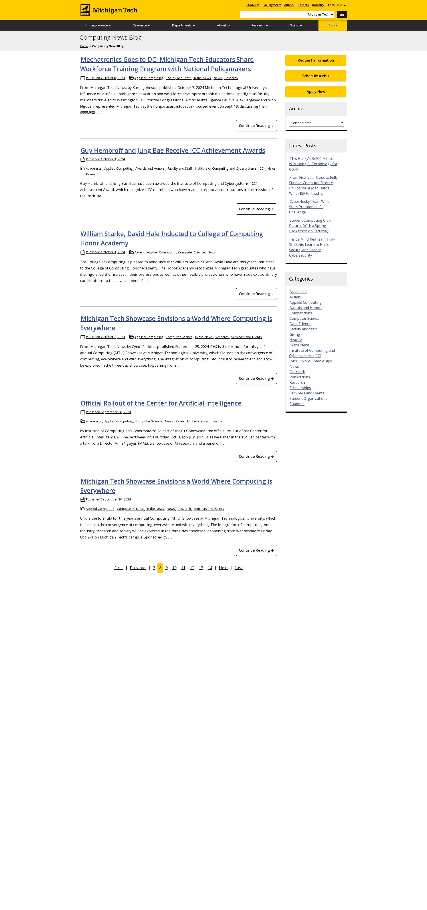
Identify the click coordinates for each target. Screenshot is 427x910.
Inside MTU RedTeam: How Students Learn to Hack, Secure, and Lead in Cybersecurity (312, 247)
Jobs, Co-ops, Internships (311, 361)
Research (258, 25)
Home (84, 46)
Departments (182, 25)
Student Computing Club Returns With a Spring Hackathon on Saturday (310, 225)
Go (342, 14)
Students (252, 5)
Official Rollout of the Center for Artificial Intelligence (161, 403)
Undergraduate (96, 25)
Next (223, 567)
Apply (333, 25)
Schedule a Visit (315, 75)
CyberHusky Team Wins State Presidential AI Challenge (309, 207)
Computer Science (191, 252)
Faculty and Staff (178, 78)
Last (239, 567)
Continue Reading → (256, 125)
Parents (303, 5)
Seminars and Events (246, 337)
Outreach (297, 371)
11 (183, 567)
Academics (94, 168)
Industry (318, 5)
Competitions (301, 313)
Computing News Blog (111, 37)
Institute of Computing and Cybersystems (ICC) (230, 168)
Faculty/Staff (272, 5)
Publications (300, 377)
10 (174, 567)
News (218, 78)
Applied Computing (149, 78)
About (221, 25)
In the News (202, 78)
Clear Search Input (302, 14)
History (296, 339)
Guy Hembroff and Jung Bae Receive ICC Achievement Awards (173, 150)
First (118, 567)
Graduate (140, 25)
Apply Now (316, 91)
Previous (138, 567)
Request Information (316, 60)
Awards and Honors (150, 168)
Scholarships (300, 387)
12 (192, 567)
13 (201, 567)
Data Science (300, 323)
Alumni (289, 5)
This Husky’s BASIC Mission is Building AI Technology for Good (313, 164)
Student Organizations (308, 398)
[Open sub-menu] (344, 5)
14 (210, 567)
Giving (294, 25)
